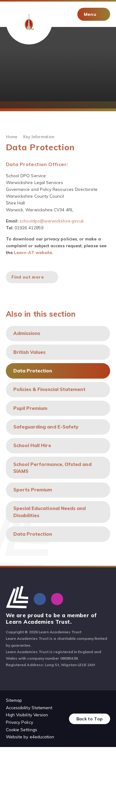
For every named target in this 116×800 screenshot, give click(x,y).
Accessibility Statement (29, 707)
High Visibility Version (27, 714)
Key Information (38, 136)
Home (11, 136)
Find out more (27, 276)
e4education (42, 736)
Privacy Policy (19, 722)
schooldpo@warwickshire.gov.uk (51, 220)
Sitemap (14, 700)
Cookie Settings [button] (21, 729)
